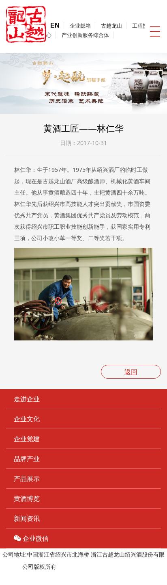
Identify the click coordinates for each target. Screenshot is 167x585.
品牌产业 (27, 458)
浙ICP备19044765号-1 (86, 566)
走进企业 (27, 398)
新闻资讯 (27, 518)
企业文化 (27, 418)
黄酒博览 (27, 498)
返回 (130, 371)
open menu (155, 31)
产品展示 (27, 478)
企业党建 (27, 438)
